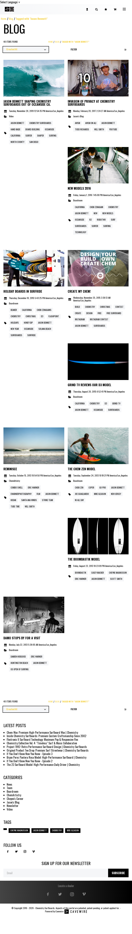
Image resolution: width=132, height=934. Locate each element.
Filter (74, 49)
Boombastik (80, 572)
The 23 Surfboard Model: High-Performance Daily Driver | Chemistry (43, 765)
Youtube (113, 129)
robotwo (101, 219)
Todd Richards (82, 129)
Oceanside (79, 219)
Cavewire (59, 911)
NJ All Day (79, 500)
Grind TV (116, 403)
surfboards (80, 226)
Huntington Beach (19, 663)
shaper (40, 135)
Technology (80, 232)
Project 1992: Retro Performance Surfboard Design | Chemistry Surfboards (47, 747)
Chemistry (15, 316)
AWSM (77, 123)
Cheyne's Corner (15, 799)
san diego (33, 142)
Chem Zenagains (44, 310)
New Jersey (116, 494)
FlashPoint (53, 316)
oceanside (49, 129)
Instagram (80, 319)
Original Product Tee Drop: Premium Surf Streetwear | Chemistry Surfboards (48, 750)
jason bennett (17, 123)
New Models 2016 (79, 188)
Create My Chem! (79, 291)
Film (38, 494)
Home (3, 18)
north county (17, 142)
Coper (91, 487)
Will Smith (99, 129)
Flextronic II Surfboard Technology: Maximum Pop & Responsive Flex (42, 739)
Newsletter (12, 806)
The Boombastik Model (84, 559)
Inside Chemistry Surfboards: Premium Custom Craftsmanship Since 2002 (46, 736)
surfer (28, 135)
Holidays (15, 322)
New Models (107, 213)
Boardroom (77, 200)
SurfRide (31, 335)
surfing (52, 135)
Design (89, 313)
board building (32, 129)
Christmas (31, 316)
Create (78, 313)
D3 (42, 316)
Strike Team (47, 500)
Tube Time (15, 506)
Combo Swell (17, 487)
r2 (90, 219)
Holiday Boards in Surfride (22, 291)
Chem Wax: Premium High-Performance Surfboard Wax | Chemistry (42, 732)
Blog (11, 18)
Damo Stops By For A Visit (21, 638)
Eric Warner (33, 487)
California (80, 207)
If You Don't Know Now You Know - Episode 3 (29, 754)
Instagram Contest (99, 319)
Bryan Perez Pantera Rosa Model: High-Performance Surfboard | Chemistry (46, 757)
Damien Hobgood (18, 656)
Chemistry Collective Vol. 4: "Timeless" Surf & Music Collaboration (42, 743)
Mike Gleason (100, 494)
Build (77, 306)
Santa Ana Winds (29, 500)
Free (99, 313)
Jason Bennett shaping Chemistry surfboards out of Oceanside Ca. (27, 103)
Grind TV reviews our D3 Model (89, 385)
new (95, 213)
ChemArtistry (14, 481)
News (9, 784)
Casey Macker (97, 572)
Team (9, 788)
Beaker (14, 310)
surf (113, 219)
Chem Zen (79, 487)
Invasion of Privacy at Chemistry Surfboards (91, 103)
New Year (15, 328)
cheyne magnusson (118, 572)
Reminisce (10, 469)
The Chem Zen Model (81, 469)
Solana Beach (44, 328)
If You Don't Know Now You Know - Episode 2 (29, 761)
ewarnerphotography (21, 494)
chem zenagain (96, 207)
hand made (15, 129)
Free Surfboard (114, 313)
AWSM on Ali (90, 123)
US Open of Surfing (20, 669)
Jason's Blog (78, 116)
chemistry (113, 207)
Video (11, 116)
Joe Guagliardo (82, 494)
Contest (119, 306)
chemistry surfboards (40, 123)
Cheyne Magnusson (19, 830)
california (15, 135)
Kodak (13, 500)
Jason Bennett (108, 123)
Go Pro (102, 487)
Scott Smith (116, 578)
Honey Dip (28, 322)
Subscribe (118, 873)
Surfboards (16, 335)
